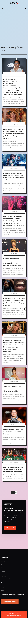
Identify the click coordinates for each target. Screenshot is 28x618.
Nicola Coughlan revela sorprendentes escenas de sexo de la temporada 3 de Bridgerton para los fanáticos (13, 133)
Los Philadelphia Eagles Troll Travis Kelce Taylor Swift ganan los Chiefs (13, 469)
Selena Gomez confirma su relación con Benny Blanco (13, 432)
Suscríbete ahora (10, 601)
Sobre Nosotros (5, 562)
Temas (2, 587)
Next (15, 492)
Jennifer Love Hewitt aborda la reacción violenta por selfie (12, 389)
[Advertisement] (14, 28)
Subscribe (9, 527)
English (3, 568)
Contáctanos (4, 565)
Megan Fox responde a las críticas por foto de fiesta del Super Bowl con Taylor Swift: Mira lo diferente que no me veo (13, 221)
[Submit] (2, 9)
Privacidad (3, 576)
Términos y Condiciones (7, 579)
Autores (3, 590)
